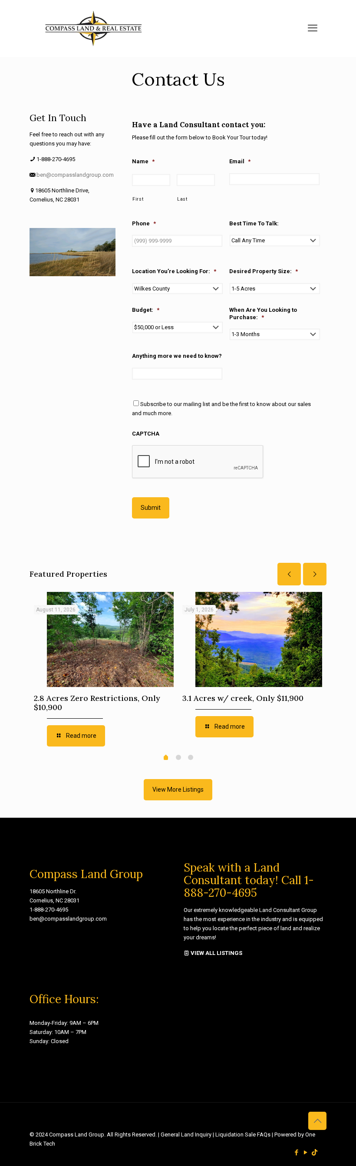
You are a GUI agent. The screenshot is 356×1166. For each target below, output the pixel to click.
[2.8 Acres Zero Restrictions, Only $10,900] (110, 639)
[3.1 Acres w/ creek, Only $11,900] (258, 639)
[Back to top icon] (317, 1121)
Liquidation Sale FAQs (243, 1134)
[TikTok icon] (314, 1152)
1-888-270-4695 (49, 909)
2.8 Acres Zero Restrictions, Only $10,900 (97, 702)
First (137, 199)
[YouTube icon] (305, 1152)
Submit (151, 507)
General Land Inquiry (187, 1134)
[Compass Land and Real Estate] (92, 28)
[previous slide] (289, 574)
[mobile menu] (312, 28)
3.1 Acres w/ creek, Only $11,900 (242, 698)
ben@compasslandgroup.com (75, 175)
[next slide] (314, 574)
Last (182, 199)
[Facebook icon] (296, 1152)
